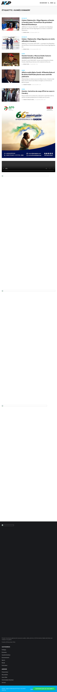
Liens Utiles (4, 677)
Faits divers (4, 665)
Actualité (24, 18)
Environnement (5, 657)
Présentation (5, 672)
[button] (44, 688)
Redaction (26, 32)
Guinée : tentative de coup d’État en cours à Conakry (38, 92)
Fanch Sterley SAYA (28, 99)
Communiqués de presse (8, 680)
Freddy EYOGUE (27, 84)
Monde (23, 53)
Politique (4, 649)
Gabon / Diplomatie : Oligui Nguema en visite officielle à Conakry (38, 40)
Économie (4, 652)
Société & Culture (6, 655)
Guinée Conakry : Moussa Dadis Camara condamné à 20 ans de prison (36, 57)
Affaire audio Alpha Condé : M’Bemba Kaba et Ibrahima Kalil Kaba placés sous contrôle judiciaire (38, 74)
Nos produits (5, 674)
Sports (3, 660)
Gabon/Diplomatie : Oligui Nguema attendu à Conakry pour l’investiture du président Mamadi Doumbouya (38, 22)
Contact (4, 682)
